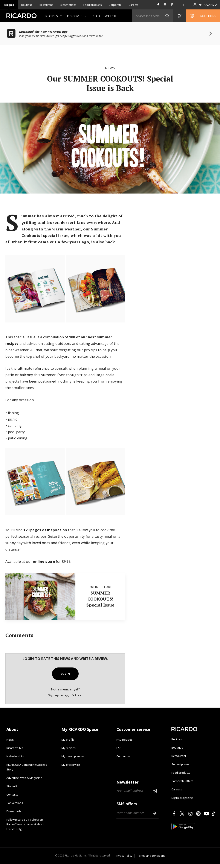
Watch (110, 16)
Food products (92, 5)
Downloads (13, 811)
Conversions (14, 803)
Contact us (123, 756)
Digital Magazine (182, 798)
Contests (12, 794)
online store (44, 561)
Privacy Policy (123, 856)
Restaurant (46, 5)
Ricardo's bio (14, 748)
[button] (167, 15)
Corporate (115, 5)
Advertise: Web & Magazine (24, 778)
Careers (133, 5)
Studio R (11, 786)
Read (96, 16)
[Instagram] (191, 813)
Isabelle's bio (15, 756)
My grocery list (70, 765)
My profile (68, 739)
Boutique (26, 5)
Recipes (8, 5)
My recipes (68, 748)
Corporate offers (182, 781)
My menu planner (72, 756)
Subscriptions (68, 5)
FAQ (119, 748)
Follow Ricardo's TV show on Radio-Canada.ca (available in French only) (25, 824)
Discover (74, 16)
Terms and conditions (151, 856)
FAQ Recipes (124, 739)
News (110, 68)
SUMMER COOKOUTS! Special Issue (100, 599)
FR (184, 5)
